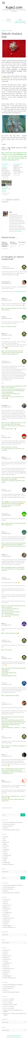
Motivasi (5, 851)
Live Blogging (6, 849)
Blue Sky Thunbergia (13, 242)
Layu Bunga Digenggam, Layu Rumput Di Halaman (6, 189)
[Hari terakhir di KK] (19, 169)
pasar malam (5, 201)
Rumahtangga (6, 862)
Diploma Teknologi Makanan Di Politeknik (5, 244)
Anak (4, 838)
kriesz (3, 754)
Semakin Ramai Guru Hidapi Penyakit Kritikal (20, 21)
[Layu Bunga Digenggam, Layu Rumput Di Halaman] (7, 183)
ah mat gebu (4, 405)
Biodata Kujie (18, 231)
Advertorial (5, 836)
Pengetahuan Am (7, 855)
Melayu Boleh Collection (21, 291)
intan (3, 657)
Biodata (12, 999)
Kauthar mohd (6, 1013)
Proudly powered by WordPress (14, 1035)
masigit (4, 1010)
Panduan (5, 853)
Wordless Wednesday (8, 864)
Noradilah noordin (7, 1004)
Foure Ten (5, 1000)
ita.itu (3, 532)
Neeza (3, 457)
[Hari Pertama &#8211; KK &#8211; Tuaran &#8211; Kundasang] (7, 171)
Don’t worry (22, 242)
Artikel (4, 840)
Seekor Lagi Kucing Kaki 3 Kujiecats (11, 829)
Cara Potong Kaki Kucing (9, 824)
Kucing (4, 847)
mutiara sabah (9, 199)
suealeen (4, 554)
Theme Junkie (18, 1037)
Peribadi (4, 30)
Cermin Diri (8, 21)
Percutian (5, 857)
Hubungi (10, 1002)
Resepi (4, 860)
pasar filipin (16, 199)
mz (2, 436)
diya (2, 780)
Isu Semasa (6, 846)
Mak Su (3, 623)
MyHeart (3, 333)
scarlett (3, 298)
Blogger (5, 844)
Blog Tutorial (6, 842)
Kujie (10, 212)
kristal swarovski (5, 282)
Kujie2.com (14, 7)
